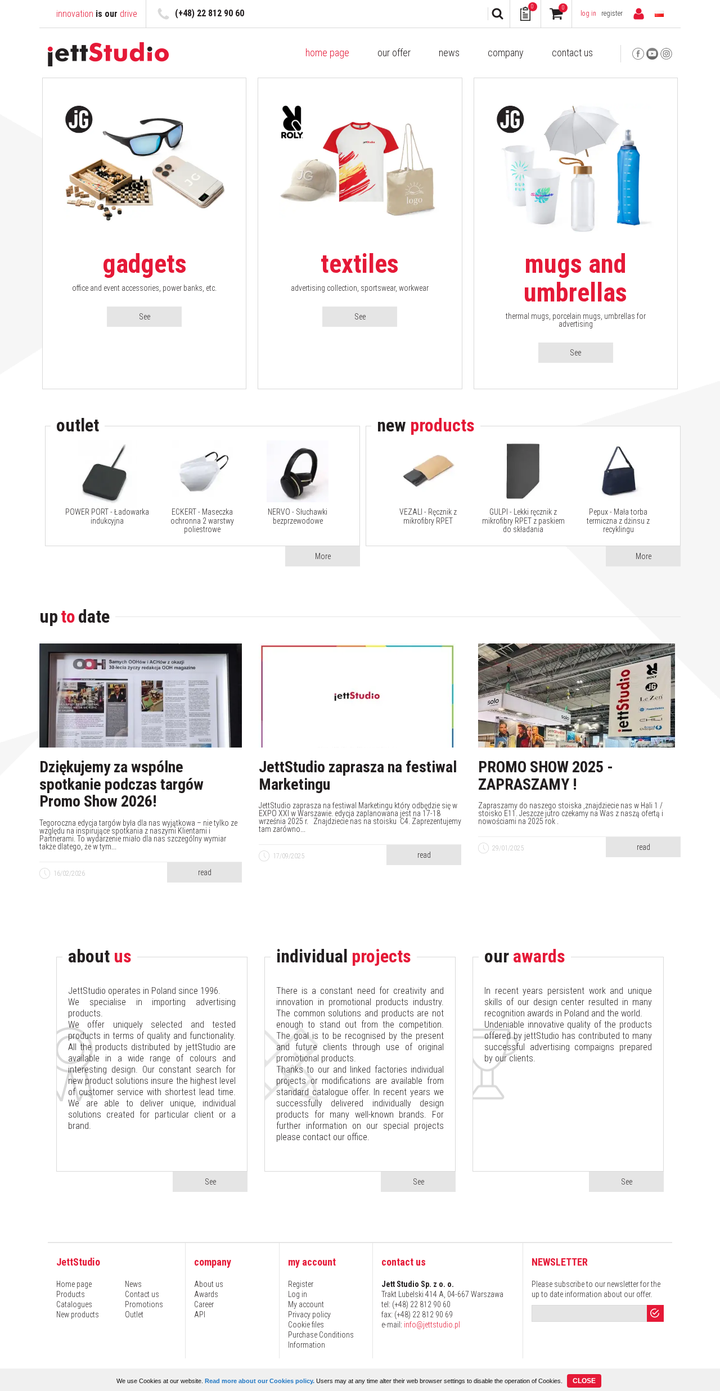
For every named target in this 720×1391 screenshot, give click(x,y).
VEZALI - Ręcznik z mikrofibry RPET (428, 516)
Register (612, 13)
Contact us (142, 1294)
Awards (206, 1294)
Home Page (327, 53)
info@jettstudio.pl (432, 1324)
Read (205, 872)
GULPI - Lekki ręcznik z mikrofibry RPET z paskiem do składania (523, 521)
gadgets (144, 264)
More (323, 556)
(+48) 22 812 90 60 (209, 13)
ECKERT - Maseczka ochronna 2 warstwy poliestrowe (202, 521)
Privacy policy (309, 1314)
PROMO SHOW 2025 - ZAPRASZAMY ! (545, 776)
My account (306, 1304)
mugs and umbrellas (575, 278)
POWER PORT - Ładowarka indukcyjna (107, 516)
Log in (588, 13)
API (199, 1314)
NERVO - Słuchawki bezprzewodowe (297, 516)
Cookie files (306, 1324)
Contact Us (572, 53)
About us (208, 1284)
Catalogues (74, 1304)
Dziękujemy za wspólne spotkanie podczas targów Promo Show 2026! (121, 785)
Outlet (134, 1314)
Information (306, 1344)
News (449, 53)
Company (506, 53)
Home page (74, 1284)
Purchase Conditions (321, 1334)
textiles (360, 264)
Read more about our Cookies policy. (259, 1381)
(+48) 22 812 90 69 (423, 1314)
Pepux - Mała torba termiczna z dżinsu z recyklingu (618, 521)
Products (70, 1294)
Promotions (144, 1304)
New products (77, 1314)
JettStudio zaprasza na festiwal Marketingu (358, 776)
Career (204, 1304)
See (144, 316)
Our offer (394, 53)
